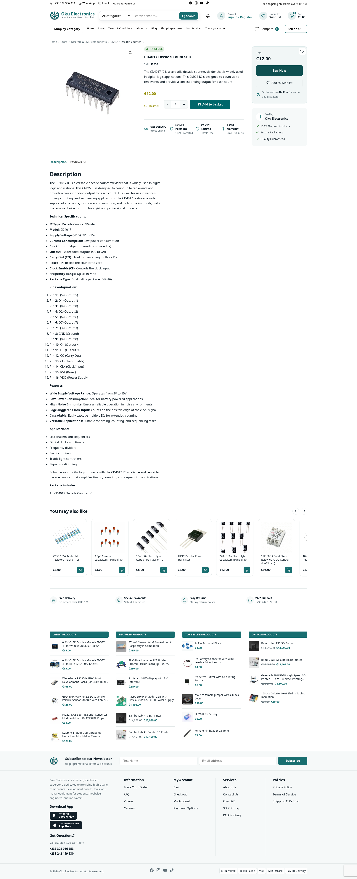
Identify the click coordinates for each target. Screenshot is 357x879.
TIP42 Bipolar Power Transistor (190, 557)
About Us (142, 28)
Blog (154, 28)
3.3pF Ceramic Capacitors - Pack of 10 (108, 557)
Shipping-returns (171, 28)
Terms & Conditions (120, 28)
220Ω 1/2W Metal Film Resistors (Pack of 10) (66, 557)
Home (90, 28)
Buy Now (279, 70)
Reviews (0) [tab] (78, 162)
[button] (130, 52)
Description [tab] (58, 162)
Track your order (215, 28)
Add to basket (212, 104)
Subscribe (293, 761)
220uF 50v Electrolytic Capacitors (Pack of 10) (233, 557)
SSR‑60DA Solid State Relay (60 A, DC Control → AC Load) (275, 559)
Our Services (194, 28)
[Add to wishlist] (302, 51)
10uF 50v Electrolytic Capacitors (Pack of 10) (150, 557)
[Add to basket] (80, 570)
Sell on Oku (296, 29)
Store (101, 28)
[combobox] (154, 15)
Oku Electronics (78, 14)
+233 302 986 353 (62, 849)
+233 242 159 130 (62, 853)
